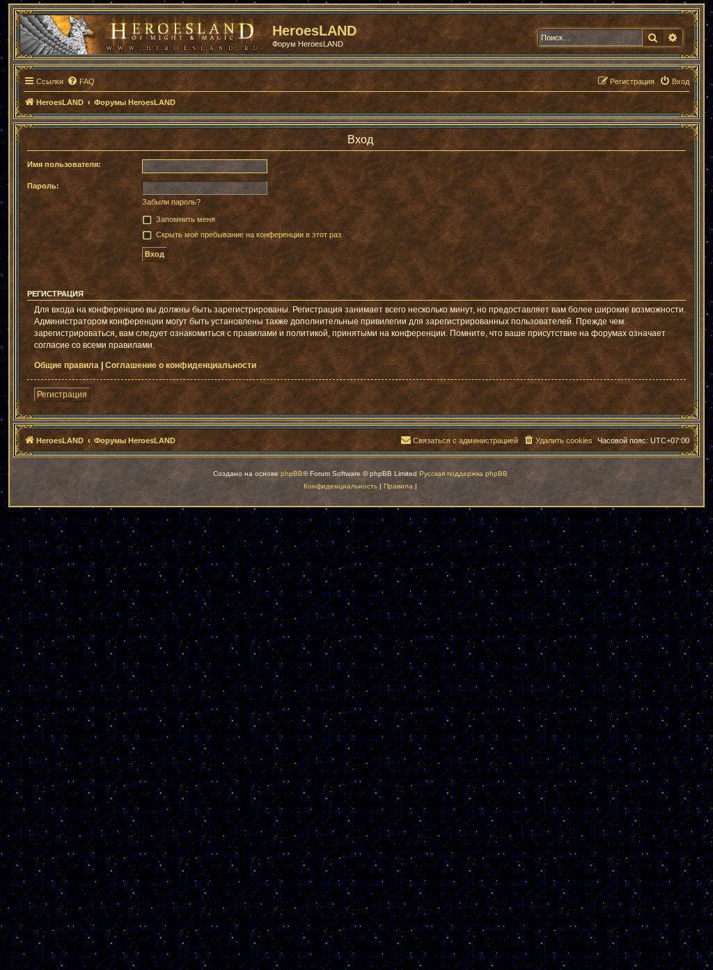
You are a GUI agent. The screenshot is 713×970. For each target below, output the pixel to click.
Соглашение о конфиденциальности (180, 365)
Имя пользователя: (64, 164)
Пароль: (43, 186)
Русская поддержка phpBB (463, 473)
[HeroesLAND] (142, 32)
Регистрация (62, 394)
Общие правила (66, 365)
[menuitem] (81, 81)
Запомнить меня (185, 219)
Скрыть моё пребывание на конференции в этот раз (248, 234)
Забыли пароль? (171, 202)
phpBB (292, 473)
